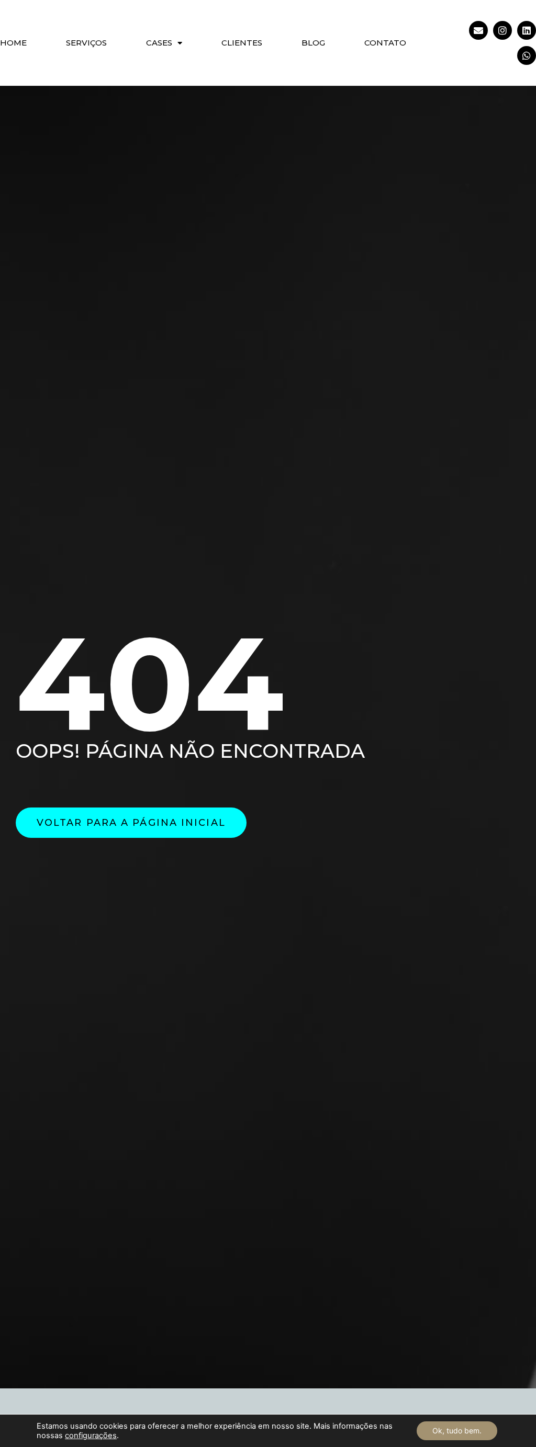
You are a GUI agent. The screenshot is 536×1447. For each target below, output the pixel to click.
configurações (91, 1435)
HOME (13, 43)
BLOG (313, 43)
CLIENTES (241, 43)
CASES (159, 43)
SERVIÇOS (86, 43)
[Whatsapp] (526, 55)
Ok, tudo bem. (457, 1430)
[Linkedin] (526, 30)
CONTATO (385, 43)
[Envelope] (478, 30)
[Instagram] (502, 30)
